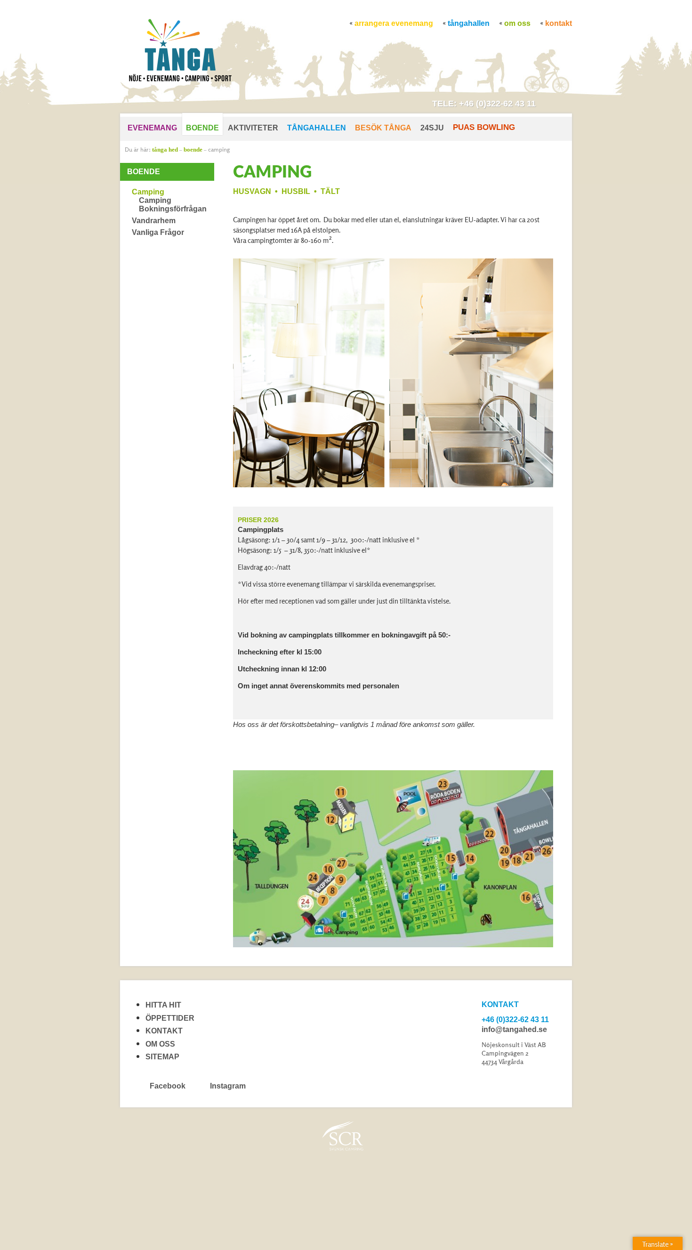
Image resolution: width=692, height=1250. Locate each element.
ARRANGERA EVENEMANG (393, 23)
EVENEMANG (152, 128)
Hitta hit (163, 1005)
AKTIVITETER (253, 128)
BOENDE (202, 128)
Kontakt (558, 23)
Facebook (167, 1086)
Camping (219, 149)
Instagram (227, 1086)
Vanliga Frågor (158, 232)
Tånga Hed (165, 149)
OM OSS (517, 23)
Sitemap (162, 1057)
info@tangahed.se (514, 1029)
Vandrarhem (154, 221)
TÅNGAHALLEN (469, 23)
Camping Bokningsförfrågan (173, 204)
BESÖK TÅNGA (383, 128)
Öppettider (169, 1018)
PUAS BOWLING (484, 127)
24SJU (432, 128)
